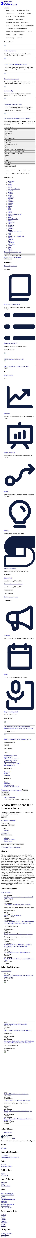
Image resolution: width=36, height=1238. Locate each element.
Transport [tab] (19, 37)
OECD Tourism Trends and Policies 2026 (15, 1024)
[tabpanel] (19, 83)
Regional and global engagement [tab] (20, 173)
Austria (10, 195)
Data (6, 368)
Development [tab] (20, 13)
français (6, 830)
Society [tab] (30, 31)
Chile (9, 234)
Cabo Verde (11, 225)
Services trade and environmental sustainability (17, 1100)
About (6, 745)
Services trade (8, 1132)
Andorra (10, 186)
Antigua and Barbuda (14, 189)
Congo (9, 241)
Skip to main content (6, 1)
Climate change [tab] (10, 13)
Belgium (10, 206)
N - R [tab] (24, 170)
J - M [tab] (18, 170)
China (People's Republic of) (16, 236)
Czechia (10, 250)
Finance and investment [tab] (12, 22)
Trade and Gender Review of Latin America (16, 1094)
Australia (10, 193)
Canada (10, 230)
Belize (9, 208)
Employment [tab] (9, 19)
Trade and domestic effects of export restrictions (17, 904)
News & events (9, 590)
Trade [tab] (14, 34)
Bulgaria (10, 220)
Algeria (10, 184)
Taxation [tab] (8, 34)
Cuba (9, 247)
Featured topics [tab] (10, 10)
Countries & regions (10, 166)
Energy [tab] (21, 34)
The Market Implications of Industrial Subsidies (17, 952)
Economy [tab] (8, 16)
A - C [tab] (7, 170)
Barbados (10, 203)
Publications (8, 259)
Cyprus (10, 249)
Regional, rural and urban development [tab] (16, 28)
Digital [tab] (29, 13)
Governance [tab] (24, 22)
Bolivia (10, 212)
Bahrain (10, 200)
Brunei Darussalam (13, 219)
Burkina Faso (11, 222)
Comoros (10, 239)
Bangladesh (11, 201)
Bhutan (10, 211)
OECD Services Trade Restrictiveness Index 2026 (18, 1030)
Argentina (10, 190)
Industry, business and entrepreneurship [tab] (23, 25)
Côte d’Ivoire (11, 244)
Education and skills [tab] (19, 16)
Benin (9, 209)
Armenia (10, 192)
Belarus (10, 204)
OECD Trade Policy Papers (8, 820)
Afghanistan (11, 181)
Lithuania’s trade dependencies (12, 915)
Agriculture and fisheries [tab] (23, 10)
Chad (9, 233)
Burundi (10, 223)
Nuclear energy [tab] (10, 37)
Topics (6, 7)
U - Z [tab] (7, 173)
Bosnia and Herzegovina (14, 214)
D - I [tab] (12, 170)
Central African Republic (14, 231)
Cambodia (10, 226)
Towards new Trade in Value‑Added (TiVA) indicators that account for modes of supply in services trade (19, 922)
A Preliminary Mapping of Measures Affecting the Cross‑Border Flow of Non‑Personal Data (18, 945)
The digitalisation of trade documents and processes (18, 934)
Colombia (10, 238)
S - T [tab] (29, 170)
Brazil (9, 217)
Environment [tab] (19, 19)
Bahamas (10, 198)
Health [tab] (7, 25)
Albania (10, 182)
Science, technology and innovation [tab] (15, 31)
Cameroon (10, 228)
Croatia (10, 245)
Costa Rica (11, 242)
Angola (10, 187)
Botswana (10, 215)
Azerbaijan (11, 197)
